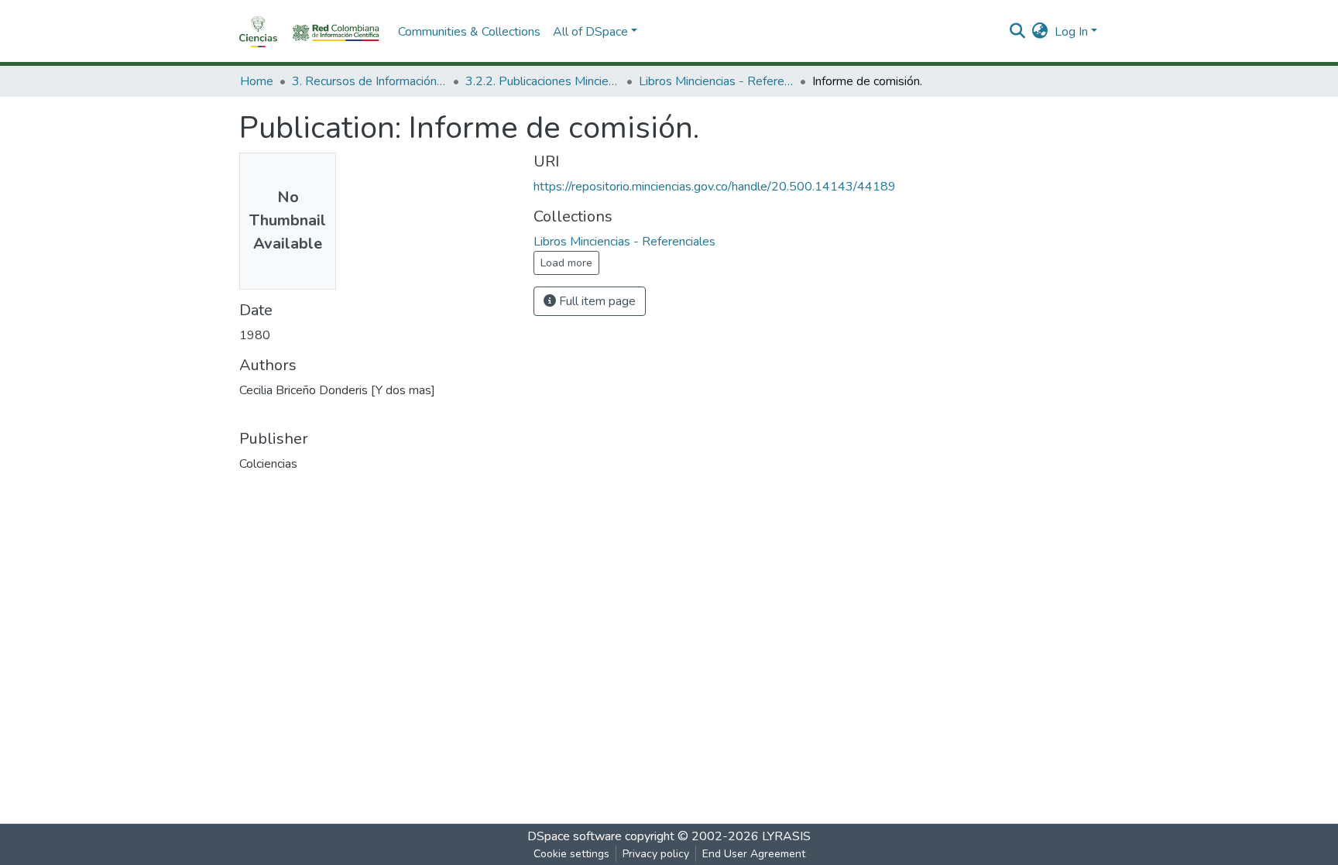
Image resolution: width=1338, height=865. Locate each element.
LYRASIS (786, 836)
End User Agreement (753, 853)
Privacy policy (656, 853)
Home (256, 81)
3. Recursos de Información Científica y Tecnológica (369, 81)
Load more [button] (566, 263)
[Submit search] (1018, 31)
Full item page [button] (596, 301)
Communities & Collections (469, 31)
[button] (1040, 31)
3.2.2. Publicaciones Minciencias (542, 81)
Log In (1071, 31)
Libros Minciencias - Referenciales (716, 81)
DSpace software (574, 836)
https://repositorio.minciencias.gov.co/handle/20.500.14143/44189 (714, 186)
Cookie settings (571, 853)
